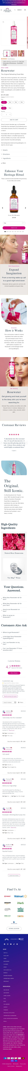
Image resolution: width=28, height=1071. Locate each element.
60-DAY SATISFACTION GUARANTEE (11, 1018)
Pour (11, 109)
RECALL (5, 1021)
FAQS (5, 998)
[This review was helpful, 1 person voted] (21, 869)
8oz (10, 102)
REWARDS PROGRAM (8, 975)
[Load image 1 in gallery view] (7, 53)
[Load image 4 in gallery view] (21, 53)
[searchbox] (8, 702)
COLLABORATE (7, 1004)
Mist (4, 108)
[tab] (5, 231)
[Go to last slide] (2, 207)
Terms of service (10, 1066)
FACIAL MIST (6, 955)
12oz (4, 102)
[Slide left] (1, 53)
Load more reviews (14, 875)
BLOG (5, 1001)
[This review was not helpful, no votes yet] (24, 741)
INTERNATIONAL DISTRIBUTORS (10, 1015)
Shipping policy (19, 1066)
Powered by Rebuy (14, 233)
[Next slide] (25, 207)
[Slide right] (26, 53)
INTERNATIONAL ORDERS (9, 978)
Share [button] (4, 163)
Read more (11, 730)
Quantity (3, 111)
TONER (5, 958)
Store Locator (14, 928)
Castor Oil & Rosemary (14, 215)
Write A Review (14, 673)
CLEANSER (6, 964)
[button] (18, 10)
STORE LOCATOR (7, 995)
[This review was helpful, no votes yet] (21, 741)
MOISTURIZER (6, 961)
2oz (22, 102)
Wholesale (6, 981)
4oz (16, 102)
